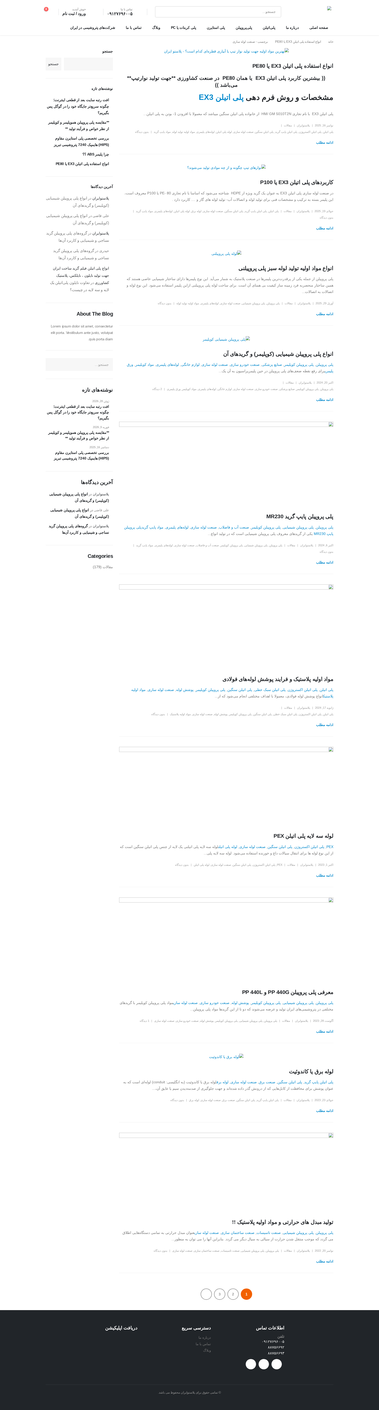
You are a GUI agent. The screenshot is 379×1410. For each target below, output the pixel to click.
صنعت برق (267, 1082)
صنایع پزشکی (272, 364)
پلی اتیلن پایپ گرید (286, 131)
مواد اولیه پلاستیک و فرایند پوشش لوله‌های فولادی (278, 679)
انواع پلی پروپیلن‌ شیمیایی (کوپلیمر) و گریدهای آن (278, 354)
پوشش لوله (185, 690)
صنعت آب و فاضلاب (234, 527)
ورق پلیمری (173, 389)
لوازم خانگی (190, 364)
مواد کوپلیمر (144, 364)
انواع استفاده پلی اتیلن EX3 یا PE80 (292, 66)
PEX (329, 847)
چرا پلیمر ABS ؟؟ (96, 154)
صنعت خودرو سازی (245, 364)
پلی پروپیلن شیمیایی (253, 303)
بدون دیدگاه (142, 131)
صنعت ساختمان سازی (237, 1233)
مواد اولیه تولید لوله (183, 131)
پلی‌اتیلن (269, 27)
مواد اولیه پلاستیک (180, 714)
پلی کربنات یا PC (183, 27)
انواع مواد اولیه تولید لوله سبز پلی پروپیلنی (285, 268)
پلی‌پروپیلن (244, 27)
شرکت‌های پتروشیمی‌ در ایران (93, 27)
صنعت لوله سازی (243, 131)
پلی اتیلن (328, 131)
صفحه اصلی (318, 27)
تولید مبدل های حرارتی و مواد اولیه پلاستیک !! (282, 1222)
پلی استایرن (216, 27)
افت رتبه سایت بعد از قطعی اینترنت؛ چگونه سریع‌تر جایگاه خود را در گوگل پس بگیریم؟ (78, 106)
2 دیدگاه (157, 389)
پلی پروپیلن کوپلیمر (299, 364)
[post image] (226, 51)
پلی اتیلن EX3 (221, 97)
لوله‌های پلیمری (205, 131)
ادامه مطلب (324, 142)
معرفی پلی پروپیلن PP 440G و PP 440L (287, 992)
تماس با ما (133, 27)
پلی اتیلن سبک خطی (270, 690)
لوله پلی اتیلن (224, 131)
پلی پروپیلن (273, 303)
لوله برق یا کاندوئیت (311, 1071)
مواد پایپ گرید (162, 131)
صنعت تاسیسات (269, 1233)
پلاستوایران (303, 125)
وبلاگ (156, 27)
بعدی (206, 1294)
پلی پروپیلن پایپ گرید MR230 (299, 516)
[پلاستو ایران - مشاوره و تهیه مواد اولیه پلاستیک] (314, 12)
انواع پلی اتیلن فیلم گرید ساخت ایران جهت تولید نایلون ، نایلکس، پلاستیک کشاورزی (81, 275)
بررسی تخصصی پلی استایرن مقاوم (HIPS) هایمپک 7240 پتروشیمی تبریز (81, 455)
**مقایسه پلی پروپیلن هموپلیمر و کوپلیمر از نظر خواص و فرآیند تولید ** (78, 435)
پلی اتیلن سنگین (264, 131)
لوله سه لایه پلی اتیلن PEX (303, 836)
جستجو (107, 51)
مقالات (288, 125)
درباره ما (292, 27)
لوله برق (196, 211)
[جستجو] (162, 12)
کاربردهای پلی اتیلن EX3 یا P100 (296, 182)
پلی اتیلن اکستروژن (310, 131)
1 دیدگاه (144, 1020)
